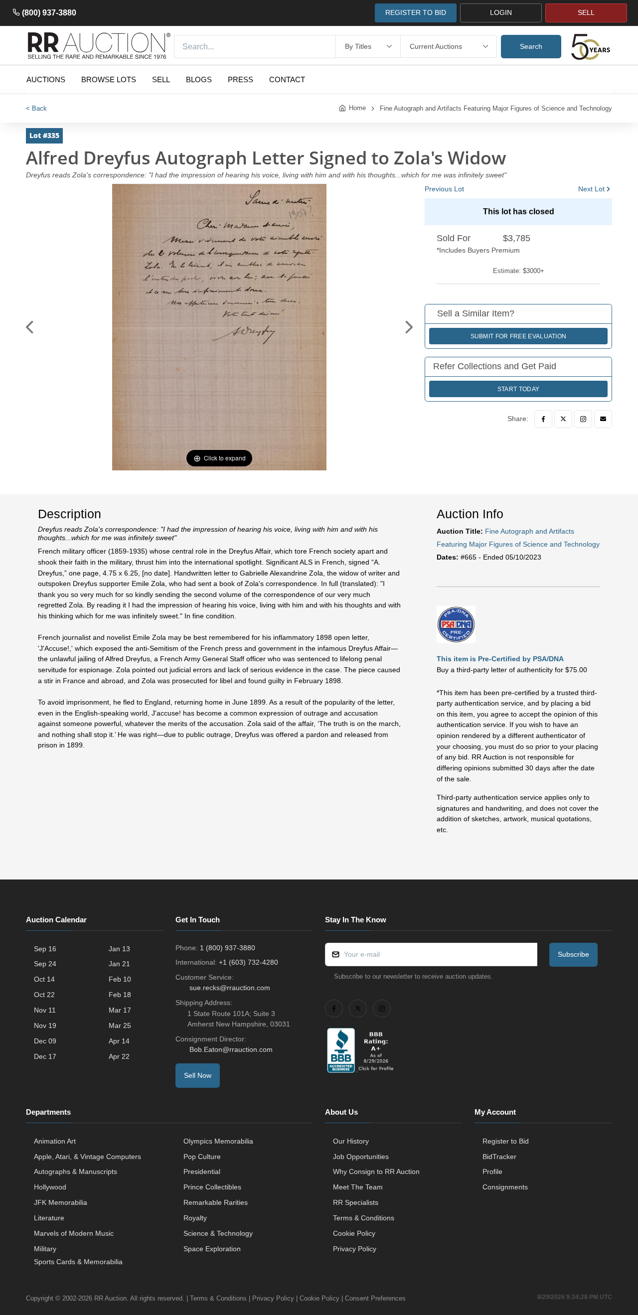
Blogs (199, 79)
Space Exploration (212, 1249)
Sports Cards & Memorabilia (78, 1262)
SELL (586, 12)
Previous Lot (444, 189)
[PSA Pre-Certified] (456, 624)
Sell (161, 79)
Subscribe (573, 954)
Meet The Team (358, 1187)
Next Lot (591, 189)
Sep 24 (45, 964)
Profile (492, 1171)
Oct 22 (44, 995)
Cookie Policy (354, 1233)
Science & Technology (218, 1233)
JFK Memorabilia (60, 1202)
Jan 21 (119, 964)
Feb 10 (120, 979)
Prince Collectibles (212, 1187)
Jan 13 (119, 949)
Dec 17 (45, 1056)
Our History (351, 1141)
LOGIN (501, 12)
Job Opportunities (361, 1157)
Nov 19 (45, 1025)
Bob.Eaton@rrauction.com (231, 1049)
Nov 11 (45, 1010)
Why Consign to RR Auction (376, 1171)
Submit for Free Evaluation (519, 336)
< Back (36, 108)
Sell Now (197, 1075)
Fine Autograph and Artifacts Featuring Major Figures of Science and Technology (496, 108)
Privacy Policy (354, 1249)
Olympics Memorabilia (218, 1141)
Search (531, 46)
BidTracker (499, 1157)
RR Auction (110, 1298)
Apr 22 (119, 1056)
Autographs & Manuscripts (75, 1171)
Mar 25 (120, 1025)
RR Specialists (355, 1202)
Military (45, 1249)
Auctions (45, 79)
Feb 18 (120, 995)
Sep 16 (45, 949)
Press (240, 79)
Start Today (518, 389)
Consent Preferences (375, 1298)
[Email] (603, 419)
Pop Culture (202, 1157)
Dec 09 (45, 1041)
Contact (287, 79)
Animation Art (55, 1141)
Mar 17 (120, 1010)
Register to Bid (505, 1141)
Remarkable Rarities (215, 1202)
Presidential (201, 1171)
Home (357, 108)
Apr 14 (119, 1041)
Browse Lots (108, 79)
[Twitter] (563, 419)
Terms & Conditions (363, 1218)
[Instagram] (583, 419)
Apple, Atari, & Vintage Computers (87, 1157)
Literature (49, 1218)
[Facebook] (543, 419)
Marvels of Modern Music (74, 1233)
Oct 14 (44, 979)
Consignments (505, 1187)
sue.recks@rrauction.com (229, 988)
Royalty (195, 1218)
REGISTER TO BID (415, 12)
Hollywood (50, 1187)
